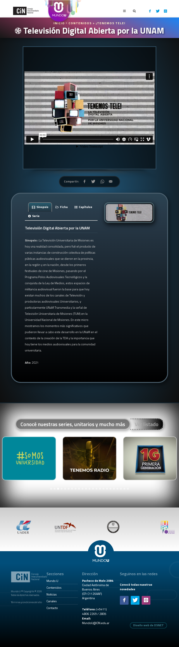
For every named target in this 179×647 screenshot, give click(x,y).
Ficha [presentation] (63, 207)
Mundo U (52, 580)
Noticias (51, 594)
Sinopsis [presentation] (42, 207)
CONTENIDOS (80, 23)
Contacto (52, 608)
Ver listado (146, 424)
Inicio (59, 23)
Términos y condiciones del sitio (26, 602)
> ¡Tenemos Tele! (109, 23)
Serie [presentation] (35, 215)
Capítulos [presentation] (85, 207)
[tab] (40, 206)
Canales (51, 601)
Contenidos (54, 587)
